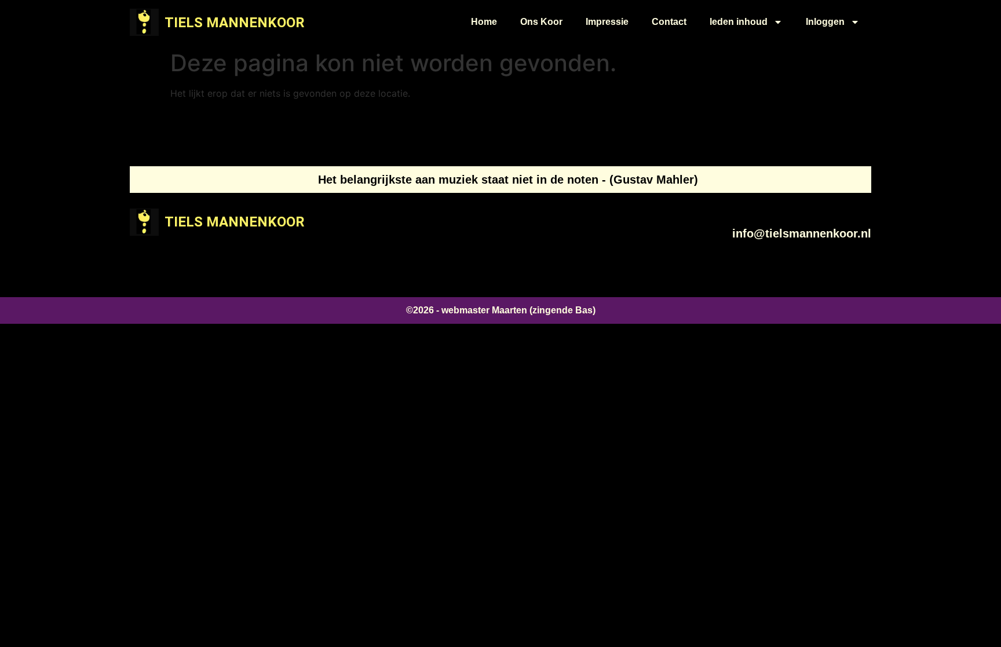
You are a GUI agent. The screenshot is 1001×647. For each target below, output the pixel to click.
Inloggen (825, 22)
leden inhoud (739, 22)
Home (484, 22)
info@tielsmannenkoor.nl (801, 233)
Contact (669, 22)
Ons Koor (541, 22)
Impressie (607, 22)
